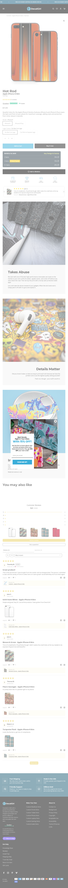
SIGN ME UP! (22, 462)
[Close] (55, 421)
